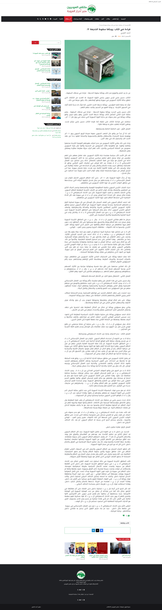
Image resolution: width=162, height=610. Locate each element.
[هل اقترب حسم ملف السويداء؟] (56, 55)
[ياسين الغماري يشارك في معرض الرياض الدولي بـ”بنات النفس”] (97, 548)
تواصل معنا (81, 594)
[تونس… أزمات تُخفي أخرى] (56, 93)
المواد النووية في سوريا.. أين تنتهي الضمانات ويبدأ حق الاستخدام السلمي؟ (42, 63)
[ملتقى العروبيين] (81, 9)
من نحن (86, 594)
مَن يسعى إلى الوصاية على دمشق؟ (42, 107)
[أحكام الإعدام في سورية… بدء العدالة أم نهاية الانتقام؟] (56, 101)
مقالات (108, 19)
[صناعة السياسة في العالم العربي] (56, 116)
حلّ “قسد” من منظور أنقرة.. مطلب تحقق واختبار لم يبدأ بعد (46, 136)
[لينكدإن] (93, 530)
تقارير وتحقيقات (88, 19)
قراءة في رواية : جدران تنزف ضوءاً (45, 128)
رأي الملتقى (115, 19)
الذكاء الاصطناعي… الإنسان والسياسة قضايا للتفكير (42, 70)
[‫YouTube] (80, 590)
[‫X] (97, 530)
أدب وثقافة (68, 19)
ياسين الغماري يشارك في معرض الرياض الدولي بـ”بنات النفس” (98, 556)
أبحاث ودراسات (77, 19)
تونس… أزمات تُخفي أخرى (42, 91)
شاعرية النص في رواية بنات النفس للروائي (75, 556)
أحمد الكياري (34, 607)
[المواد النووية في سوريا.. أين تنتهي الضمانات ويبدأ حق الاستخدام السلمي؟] (56, 63)
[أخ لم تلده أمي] (120, 548)
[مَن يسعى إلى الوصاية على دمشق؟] (56, 108)
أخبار (102, 19)
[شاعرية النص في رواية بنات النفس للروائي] (75, 548)
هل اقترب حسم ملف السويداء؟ (41, 53)
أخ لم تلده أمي (126, 555)
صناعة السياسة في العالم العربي (43, 114)
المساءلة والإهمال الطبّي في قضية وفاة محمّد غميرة (46, 132)
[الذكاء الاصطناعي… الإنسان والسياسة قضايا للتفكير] (56, 71)
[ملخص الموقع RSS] (78, 590)
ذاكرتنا (61, 19)
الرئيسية (123, 19)
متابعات (97, 19)
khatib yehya (57, 131)
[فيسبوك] (101, 530)
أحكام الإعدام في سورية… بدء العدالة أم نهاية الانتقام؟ (41, 99)
